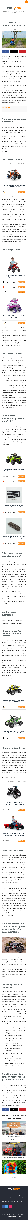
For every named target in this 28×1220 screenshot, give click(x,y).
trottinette (12, 64)
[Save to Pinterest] (22, 51)
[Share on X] (14, 51)
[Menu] (1, 1)
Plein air (14, 18)
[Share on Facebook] (5, 51)
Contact (19, 1216)
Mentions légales (11, 1216)
